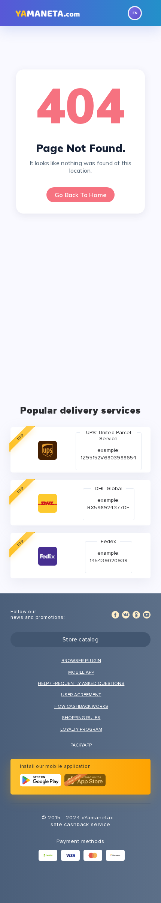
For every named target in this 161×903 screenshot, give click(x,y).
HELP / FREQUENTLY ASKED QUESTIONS (81, 683)
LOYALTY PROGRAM (81, 729)
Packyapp (81, 745)
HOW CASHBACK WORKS (81, 706)
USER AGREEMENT (81, 695)
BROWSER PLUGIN (81, 661)
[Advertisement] (80, 305)
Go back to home (80, 195)
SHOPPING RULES (81, 718)
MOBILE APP (81, 672)
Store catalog (80, 639)
